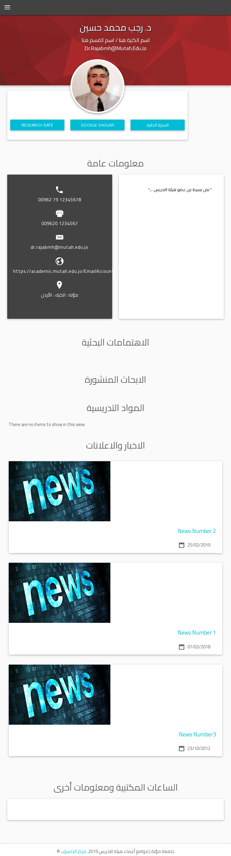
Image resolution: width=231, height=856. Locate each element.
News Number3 (197, 734)
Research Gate (37, 125)
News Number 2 (197, 531)
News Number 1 (197, 632)
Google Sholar (97, 125)
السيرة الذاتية (157, 125)
